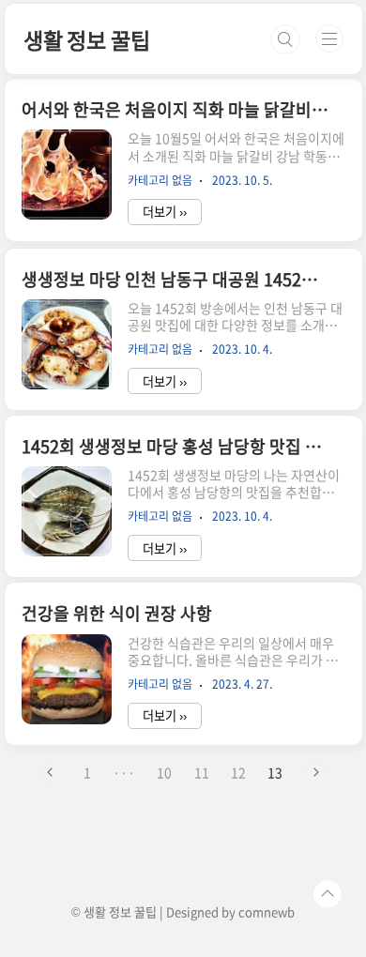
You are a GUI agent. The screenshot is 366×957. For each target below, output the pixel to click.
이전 (50, 772)
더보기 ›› (165, 211)
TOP (328, 894)
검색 (285, 39)
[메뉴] (329, 38)
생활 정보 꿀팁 (86, 39)
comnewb (266, 911)
